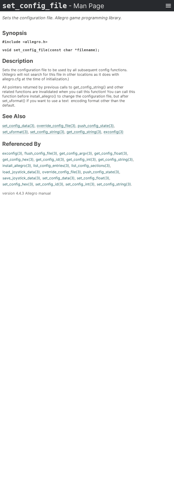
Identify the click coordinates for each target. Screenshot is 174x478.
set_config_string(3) (47, 131)
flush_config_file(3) (40, 153)
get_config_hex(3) (18, 159)
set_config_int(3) (79, 184)
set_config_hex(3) (17, 184)
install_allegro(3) (16, 165)
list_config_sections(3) (90, 165)
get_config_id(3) (50, 159)
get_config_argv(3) (75, 153)
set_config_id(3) (49, 184)
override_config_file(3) (56, 125)
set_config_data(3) (18, 125)
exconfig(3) (113, 131)
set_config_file (53, 5)
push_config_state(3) (96, 125)
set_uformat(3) (15, 131)
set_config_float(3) (93, 178)
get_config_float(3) (110, 153)
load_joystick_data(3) (21, 172)
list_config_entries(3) (51, 165)
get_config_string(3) (84, 131)
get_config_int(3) (81, 159)
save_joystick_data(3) (21, 178)
